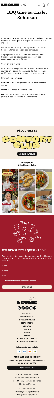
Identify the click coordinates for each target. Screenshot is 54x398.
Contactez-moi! (27, 368)
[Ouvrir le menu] (51, 5)
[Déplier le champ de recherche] (39, 5)
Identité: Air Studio (27, 389)
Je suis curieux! (27, 154)
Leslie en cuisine (30, 374)
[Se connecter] (44, 5)
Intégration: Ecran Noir (27, 395)
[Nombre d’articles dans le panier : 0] (48, 5)
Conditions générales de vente (27, 381)
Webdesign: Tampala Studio (27, 392)
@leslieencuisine (27, 165)
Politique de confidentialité (27, 377)
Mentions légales (27, 384)
